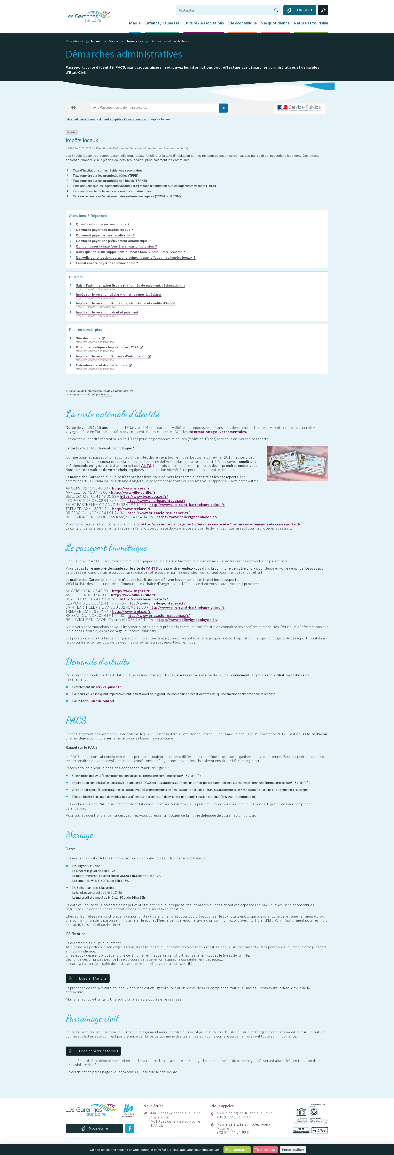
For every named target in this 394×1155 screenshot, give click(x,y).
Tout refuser (265, 1150)
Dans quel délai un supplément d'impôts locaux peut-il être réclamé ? (130, 252)
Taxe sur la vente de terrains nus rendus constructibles (112, 191)
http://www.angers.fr (131, 488)
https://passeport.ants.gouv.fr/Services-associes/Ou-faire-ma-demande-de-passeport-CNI (221, 524)
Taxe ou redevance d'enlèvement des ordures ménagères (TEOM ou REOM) (127, 196)
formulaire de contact (97, 701)
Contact (303, 10)
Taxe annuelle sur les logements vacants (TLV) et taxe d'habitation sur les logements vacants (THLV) (144, 186)
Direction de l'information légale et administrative (101, 391)
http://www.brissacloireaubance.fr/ (159, 513)
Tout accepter (237, 1150)
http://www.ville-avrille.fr (133, 492)
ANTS (146, 466)
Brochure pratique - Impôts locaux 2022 (107, 347)
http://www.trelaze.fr (131, 509)
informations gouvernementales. (218, 432)
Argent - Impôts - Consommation (123, 119)
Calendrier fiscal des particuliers (102, 365)
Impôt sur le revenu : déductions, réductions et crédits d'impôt (125, 303)
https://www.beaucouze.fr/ (144, 496)
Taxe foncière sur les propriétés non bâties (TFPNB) (110, 180)
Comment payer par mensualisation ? (105, 235)
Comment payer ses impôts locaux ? (104, 229)
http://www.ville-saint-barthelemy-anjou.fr (187, 505)
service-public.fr (108, 687)
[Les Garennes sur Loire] (88, 16)
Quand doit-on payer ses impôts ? (102, 224)
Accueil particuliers (81, 119)
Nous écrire (98, 1128)
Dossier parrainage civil (98, 1051)
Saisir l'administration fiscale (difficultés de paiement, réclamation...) (130, 285)
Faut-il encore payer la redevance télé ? (107, 263)
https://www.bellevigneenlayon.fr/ (187, 517)
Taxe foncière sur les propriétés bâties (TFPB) (105, 175)
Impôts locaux (160, 119)
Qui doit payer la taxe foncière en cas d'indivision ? (116, 246)
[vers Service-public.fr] (299, 109)
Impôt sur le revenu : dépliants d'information (112, 356)
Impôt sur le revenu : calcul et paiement (107, 312)
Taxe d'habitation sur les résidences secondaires (107, 170)
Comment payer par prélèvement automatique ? (113, 241)
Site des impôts (88, 338)
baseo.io (106, 394)
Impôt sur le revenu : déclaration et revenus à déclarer (118, 294)
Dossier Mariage (93, 978)
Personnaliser (293, 1150)
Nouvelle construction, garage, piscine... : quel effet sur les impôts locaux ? (136, 257)
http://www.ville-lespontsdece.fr (156, 501)
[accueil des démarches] (73, 107)
